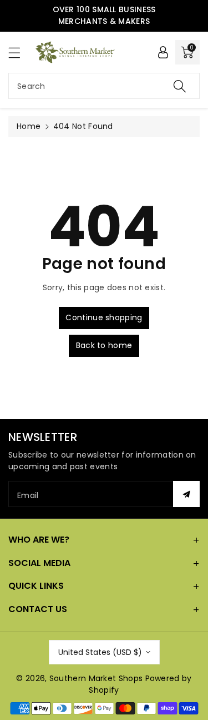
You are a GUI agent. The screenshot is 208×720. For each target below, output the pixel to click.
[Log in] (163, 52)
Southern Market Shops (96, 678)
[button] (19, 52)
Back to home (104, 345)
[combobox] (104, 85)
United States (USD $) (100, 652)
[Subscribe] (186, 494)
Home (28, 126)
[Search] (179, 85)
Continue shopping (103, 317)
